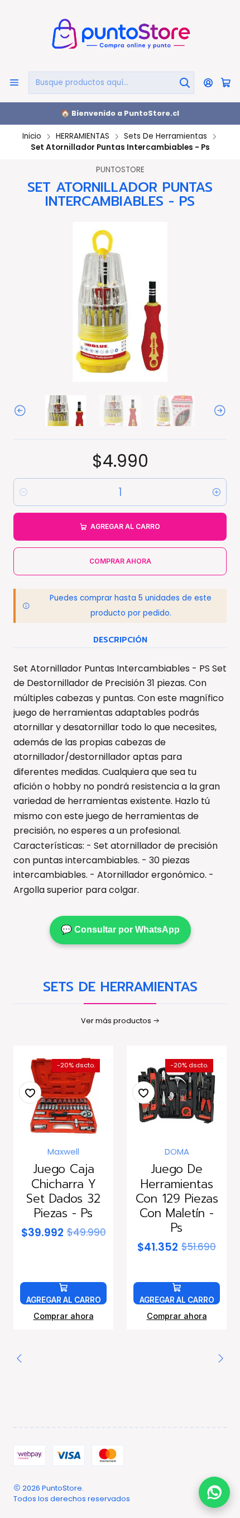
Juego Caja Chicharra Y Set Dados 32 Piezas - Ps (63, 1191)
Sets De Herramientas (165, 136)
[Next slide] (218, 410)
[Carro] (225, 83)
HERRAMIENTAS (82, 136)
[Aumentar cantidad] (216, 492)
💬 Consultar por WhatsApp (120, 929)
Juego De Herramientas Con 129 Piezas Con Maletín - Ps (177, 1198)
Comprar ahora (63, 1316)
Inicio (31, 136)
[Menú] (14, 82)
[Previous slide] (21, 410)
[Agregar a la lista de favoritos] (30, 1092)
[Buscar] (184, 83)
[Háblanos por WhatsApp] (214, 1489)
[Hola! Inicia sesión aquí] (208, 82)
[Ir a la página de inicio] (119, 35)
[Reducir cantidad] (23, 492)
